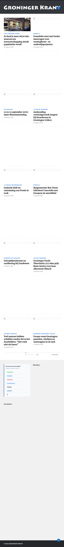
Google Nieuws (11, 383)
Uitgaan (52, 333)
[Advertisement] (17, 70)
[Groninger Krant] (32, 8)
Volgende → (55, 354)
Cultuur (36, 258)
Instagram (10, 379)
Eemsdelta (36, 33)
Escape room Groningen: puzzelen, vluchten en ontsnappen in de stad (45, 339)
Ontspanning (45, 333)
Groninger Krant (16, 543)
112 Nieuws (36, 109)
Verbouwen (11, 33)
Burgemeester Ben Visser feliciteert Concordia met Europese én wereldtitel (45, 190)
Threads (9, 387)
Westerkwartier (16, 185)
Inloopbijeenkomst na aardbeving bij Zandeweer (16, 262)
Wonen (17, 33)
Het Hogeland (8, 109)
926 (37, 354)
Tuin (5, 33)
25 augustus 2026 (8, 47)
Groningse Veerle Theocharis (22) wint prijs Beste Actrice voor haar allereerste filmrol (46, 264)
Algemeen (7, 333)
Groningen (44, 109)
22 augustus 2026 (8, 195)
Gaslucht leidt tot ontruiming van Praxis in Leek (16, 190)
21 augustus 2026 (38, 195)
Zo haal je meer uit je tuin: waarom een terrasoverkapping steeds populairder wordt (16, 40)
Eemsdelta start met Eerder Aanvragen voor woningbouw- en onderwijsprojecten (46, 40)
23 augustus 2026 (38, 122)
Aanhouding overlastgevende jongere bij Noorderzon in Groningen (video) (45, 116)
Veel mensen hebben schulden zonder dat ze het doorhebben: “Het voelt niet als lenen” (17, 340)
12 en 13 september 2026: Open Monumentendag (16, 113)
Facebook (9, 375)
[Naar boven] (58, 540)
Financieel (13, 333)
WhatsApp (10, 372)
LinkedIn (9, 390)
